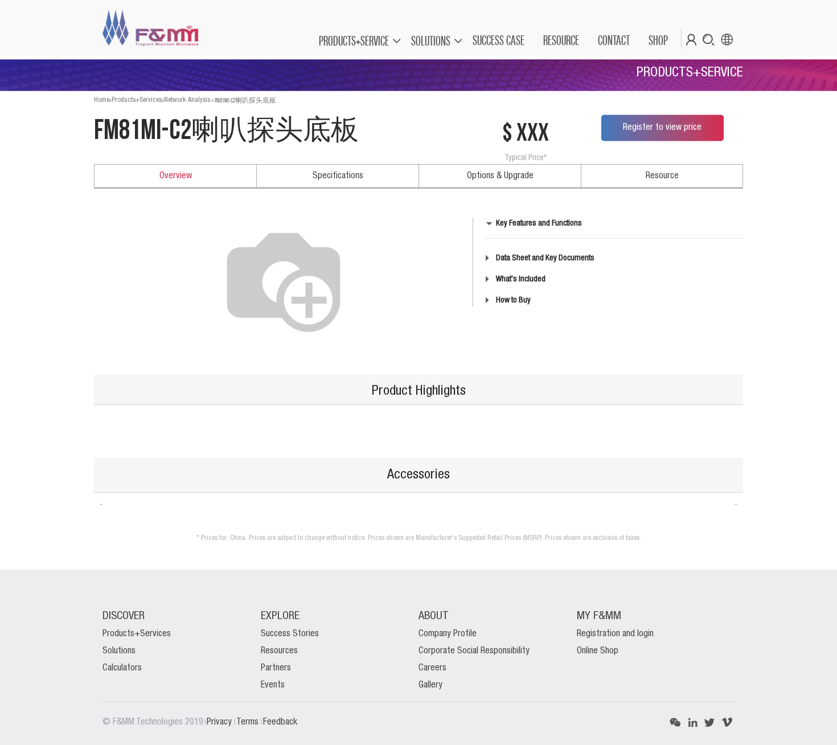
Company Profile (448, 634)
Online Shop (597, 651)
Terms (248, 722)
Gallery (430, 685)
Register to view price (662, 128)
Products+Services (137, 100)
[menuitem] (498, 40)
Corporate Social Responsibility (474, 651)
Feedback (280, 722)
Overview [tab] (175, 176)
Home (101, 100)
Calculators (122, 668)
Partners (276, 668)
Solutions (119, 651)
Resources (279, 651)
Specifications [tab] (338, 176)
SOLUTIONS (430, 40)
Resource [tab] (662, 176)
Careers (432, 668)
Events (273, 685)
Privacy (220, 722)
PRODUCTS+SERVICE (354, 40)
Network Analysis (187, 100)
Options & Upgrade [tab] (500, 176)
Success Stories (290, 634)
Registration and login (615, 634)
